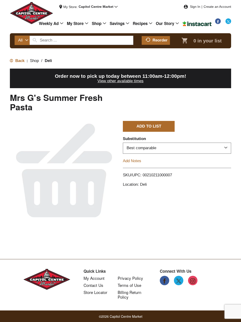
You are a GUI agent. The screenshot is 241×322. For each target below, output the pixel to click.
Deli (48, 60)
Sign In (195, 6)
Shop (34, 60)
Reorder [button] (160, 40)
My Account (94, 278)
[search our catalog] (35, 40)
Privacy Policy (130, 278)
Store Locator (95, 292)
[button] (98, 7)
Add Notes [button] (132, 160)
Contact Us (93, 285)
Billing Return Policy (129, 294)
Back (19, 60)
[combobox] (22, 40)
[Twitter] (228, 21)
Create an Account (217, 6)
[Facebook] (218, 21)
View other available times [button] (120, 81)
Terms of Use (129, 285)
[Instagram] (192, 280)
